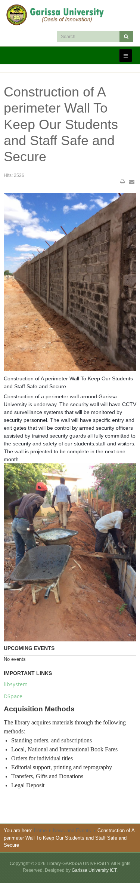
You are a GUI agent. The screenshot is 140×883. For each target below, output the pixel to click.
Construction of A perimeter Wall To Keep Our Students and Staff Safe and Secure (61, 124)
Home (40, 830)
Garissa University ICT (94, 870)
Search (126, 36)
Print (122, 181)
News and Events (72, 830)
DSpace (13, 696)
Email (131, 181)
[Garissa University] (70, 15)
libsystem (16, 684)
